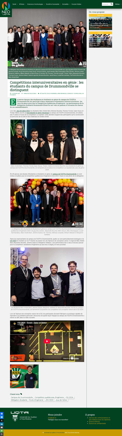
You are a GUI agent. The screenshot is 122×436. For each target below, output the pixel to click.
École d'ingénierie (52, 93)
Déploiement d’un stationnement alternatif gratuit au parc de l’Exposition (100, 40)
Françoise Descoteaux (30, 93)
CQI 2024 (13, 241)
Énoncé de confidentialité (97, 423)
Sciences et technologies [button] (35, 4)
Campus (100, 33)
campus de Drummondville (22, 397)
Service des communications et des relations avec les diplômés (99, 419)
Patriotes (100, 15)
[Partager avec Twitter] (1, 420)
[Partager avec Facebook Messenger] (1, 417)
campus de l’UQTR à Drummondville (64, 174)
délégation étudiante (19, 400)
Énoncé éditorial (94, 421)
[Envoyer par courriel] (1, 427)
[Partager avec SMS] (1, 431)
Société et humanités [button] (52, 4)
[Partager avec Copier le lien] (1, 434)
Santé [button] (14, 4)
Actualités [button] (65, 4)
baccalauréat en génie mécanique (38, 113)
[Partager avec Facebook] (1, 413)
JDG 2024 (49, 400)
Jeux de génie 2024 (23, 111)
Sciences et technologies (74, 93)
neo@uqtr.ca (52, 418)
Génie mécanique (62, 93)
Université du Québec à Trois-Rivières (54, 432)
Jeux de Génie (61, 400)
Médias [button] (117, 4)
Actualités (43, 93)
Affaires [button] (21, 4)
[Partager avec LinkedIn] (1, 424)
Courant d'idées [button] (76, 4)
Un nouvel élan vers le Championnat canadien (99, 24)
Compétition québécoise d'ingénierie (49, 397)
